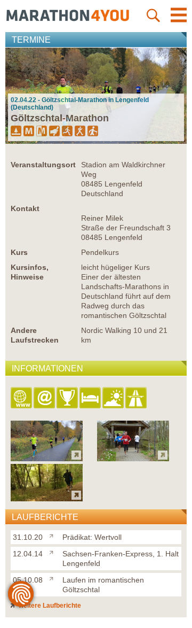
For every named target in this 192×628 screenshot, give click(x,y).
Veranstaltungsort (43, 164)
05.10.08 (28, 580)
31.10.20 (28, 537)
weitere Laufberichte (49, 605)
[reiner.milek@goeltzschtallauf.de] (45, 398)
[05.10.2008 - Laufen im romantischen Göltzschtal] (47, 498)
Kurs (19, 252)
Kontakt (25, 208)
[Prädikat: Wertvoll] (53, 535)
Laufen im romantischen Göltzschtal (103, 585)
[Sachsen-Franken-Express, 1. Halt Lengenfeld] (53, 551)
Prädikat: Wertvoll (92, 537)
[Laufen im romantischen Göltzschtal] (53, 577)
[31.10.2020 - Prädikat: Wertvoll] (47, 458)
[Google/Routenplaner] (136, 398)
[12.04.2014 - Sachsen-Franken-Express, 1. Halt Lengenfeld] (133, 458)
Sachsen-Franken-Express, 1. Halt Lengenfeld (120, 558)
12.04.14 (28, 553)
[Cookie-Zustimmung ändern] (21, 594)
